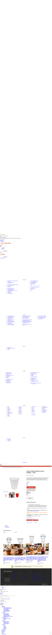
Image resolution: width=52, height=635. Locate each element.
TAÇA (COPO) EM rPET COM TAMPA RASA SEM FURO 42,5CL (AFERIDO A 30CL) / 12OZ (20, 558)
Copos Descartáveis (6, 613)
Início (4, 467)
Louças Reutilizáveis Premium (7, 608)
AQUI (19, 238)
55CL (27, 485)
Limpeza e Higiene (6, 623)
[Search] (0, 246)
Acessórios (5, 628)
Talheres (5, 626)
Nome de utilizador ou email (4, 595)
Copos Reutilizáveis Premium (7, 607)
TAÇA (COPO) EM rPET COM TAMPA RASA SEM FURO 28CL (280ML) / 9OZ (8, 559)
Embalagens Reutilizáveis (7, 610)
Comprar (30, 498)
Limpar (27, 491)
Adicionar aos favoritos (29, 522)
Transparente (7, 467)
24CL (27, 483)
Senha (1, 597)
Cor (5, 467)
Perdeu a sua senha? (7, 598)
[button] (29, 520)
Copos (4, 625)
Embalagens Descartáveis (7, 615)
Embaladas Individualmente (7, 618)
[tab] (27, 525)
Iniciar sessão (2, 600)
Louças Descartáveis (6, 614)
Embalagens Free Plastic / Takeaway (8, 616)
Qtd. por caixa (31, 487)
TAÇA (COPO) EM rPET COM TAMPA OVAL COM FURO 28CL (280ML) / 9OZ (42, 559)
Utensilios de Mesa (6, 622)
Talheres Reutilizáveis (6, 611)
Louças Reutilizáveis (6, 609)
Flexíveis (5, 619)
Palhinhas (5, 627)
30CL (27, 484)
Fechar (1, 594)
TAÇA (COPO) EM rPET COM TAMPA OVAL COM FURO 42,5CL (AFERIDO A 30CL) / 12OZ (31, 559)
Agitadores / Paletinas (6, 621)
